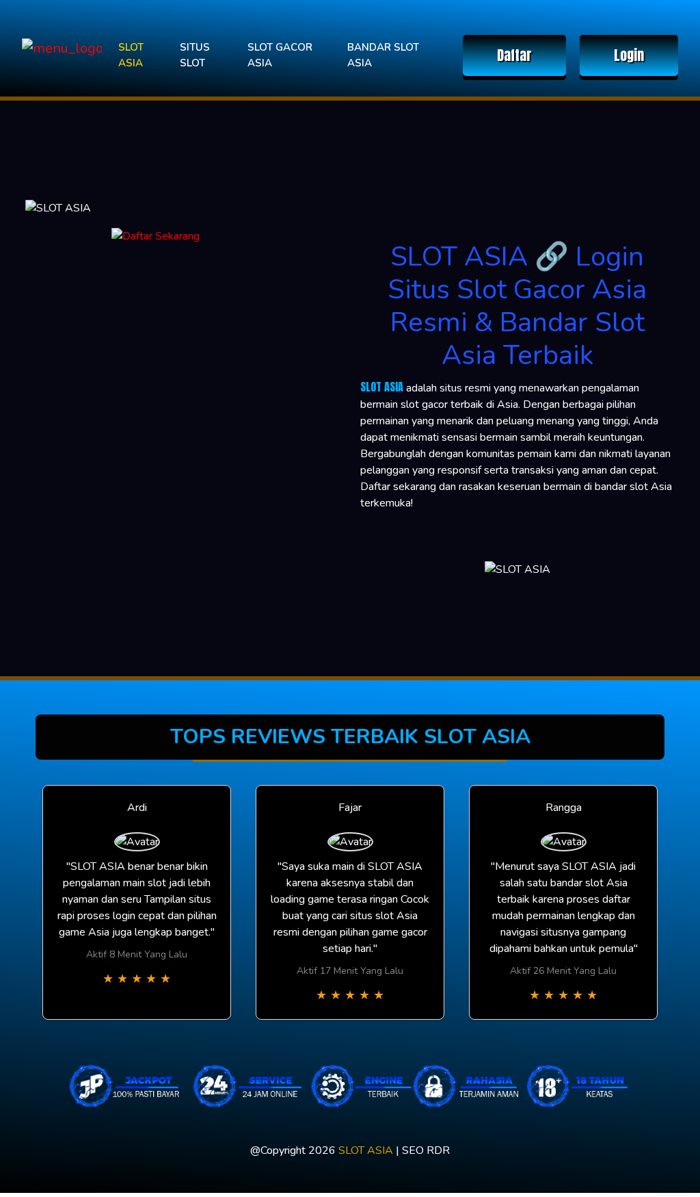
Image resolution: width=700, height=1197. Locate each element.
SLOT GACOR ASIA (279, 55)
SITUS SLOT (195, 55)
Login (629, 55)
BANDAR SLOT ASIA (383, 55)
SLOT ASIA (131, 55)
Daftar (514, 55)
